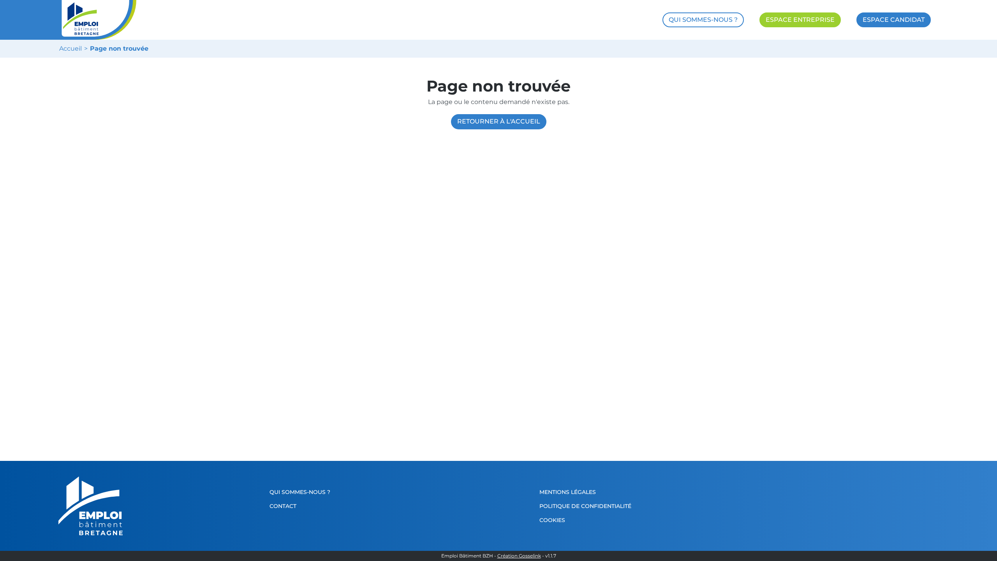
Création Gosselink (519, 556)
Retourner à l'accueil (498, 121)
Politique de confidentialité (585, 506)
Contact (283, 506)
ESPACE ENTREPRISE (800, 19)
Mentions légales (567, 492)
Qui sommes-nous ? (300, 492)
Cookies (552, 520)
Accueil (70, 48)
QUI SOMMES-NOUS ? (703, 19)
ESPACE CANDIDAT (894, 19)
